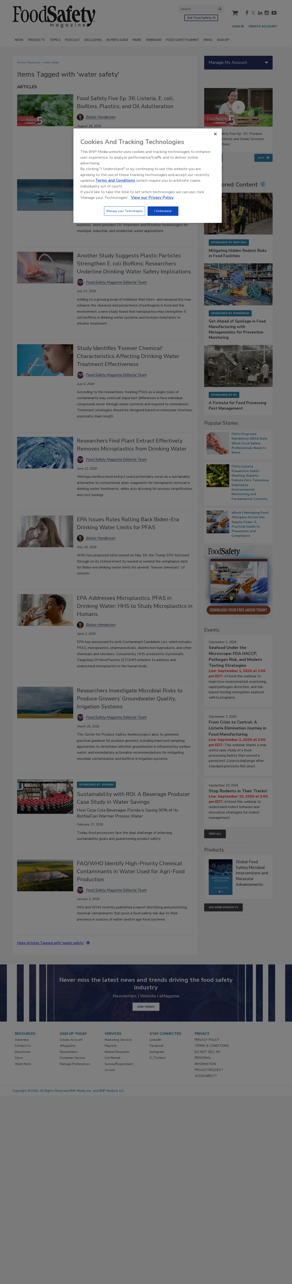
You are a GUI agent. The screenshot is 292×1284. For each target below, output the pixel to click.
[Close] (215, 134)
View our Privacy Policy (152, 197)
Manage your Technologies (125, 211)
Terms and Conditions (115, 180)
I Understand (163, 211)
